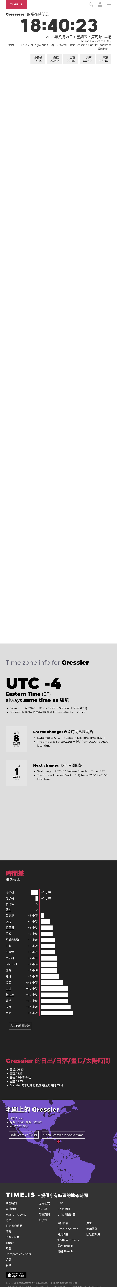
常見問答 (62, 1234)
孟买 (8, 982)
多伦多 (10, 904)
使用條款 (91, 1229)
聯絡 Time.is (65, 1251)
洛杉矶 (38, 59)
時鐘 (8, 1231)
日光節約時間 (14, 1226)
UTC (8, 921)
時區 (8, 1220)
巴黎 (71, 59)
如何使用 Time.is (68, 1240)
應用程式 (44, 1203)
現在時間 (11, 1203)
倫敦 (54, 59)
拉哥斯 (10, 927)
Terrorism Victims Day (96, 41)
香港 (8, 1001)
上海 (8, 988)
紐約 (8, 909)
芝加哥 (10, 898)
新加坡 (10, 994)
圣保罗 (10, 915)
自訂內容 (62, 1223)
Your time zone (16, 1214)
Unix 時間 (63, 1209)
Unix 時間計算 (66, 1214)
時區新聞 (44, 1214)
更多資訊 (62, 45)
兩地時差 (11, 1209)
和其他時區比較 (20, 1026)
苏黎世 (10, 952)
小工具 (43, 1209)
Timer (10, 1242)
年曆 (8, 1248)
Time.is (16, 4)
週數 (8, 1259)
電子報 (43, 1220)
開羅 (8, 970)
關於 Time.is (65, 1246)
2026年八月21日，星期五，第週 (78, 37)
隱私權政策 (93, 1234)
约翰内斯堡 (13, 940)
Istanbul (11, 964)
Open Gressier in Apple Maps (63, 1135)
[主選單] (109, 5)
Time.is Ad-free (67, 1229)
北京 (87, 59)
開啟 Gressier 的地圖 (24, 1135)
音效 (8, 1265)
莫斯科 (10, 958)
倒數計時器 (13, 1237)
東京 (103, 59)
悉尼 (8, 1013)
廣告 (89, 1223)
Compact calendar (18, 1254)
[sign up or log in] (100, 5)
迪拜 (8, 976)
